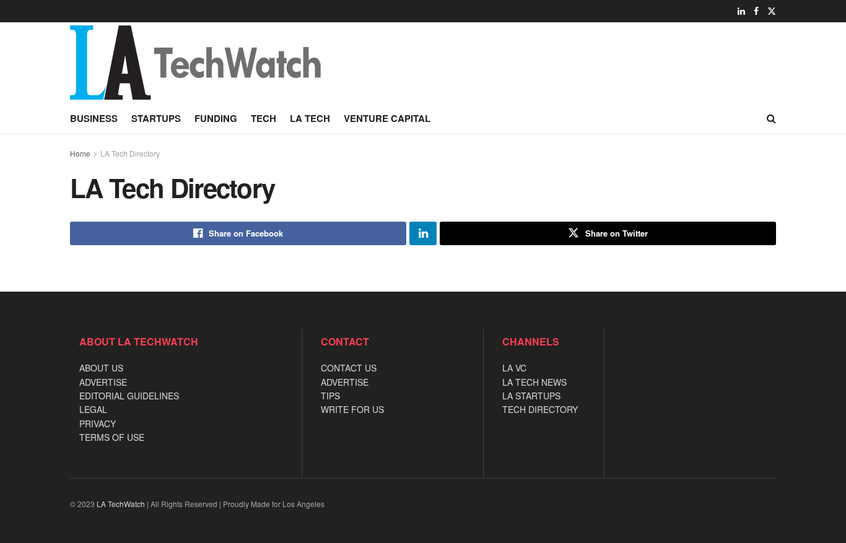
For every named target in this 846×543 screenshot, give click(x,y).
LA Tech (310, 118)
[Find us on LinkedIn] (741, 11)
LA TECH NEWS (534, 382)
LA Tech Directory (130, 153)
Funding (215, 118)
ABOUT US (101, 368)
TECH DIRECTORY (540, 409)
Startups (156, 118)
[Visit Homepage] (249, 62)
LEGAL (93, 409)
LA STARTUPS (531, 395)
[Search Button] (771, 118)
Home (80, 153)
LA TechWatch (121, 503)
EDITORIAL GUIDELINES (129, 395)
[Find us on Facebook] (756, 11)
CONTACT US (349, 368)
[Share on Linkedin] (423, 233)
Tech (263, 118)
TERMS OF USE (111, 437)
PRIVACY (97, 423)
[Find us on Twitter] (771, 11)
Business (94, 118)
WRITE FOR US (352, 409)
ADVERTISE (103, 382)
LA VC (514, 368)
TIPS (330, 395)
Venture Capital (387, 118)
